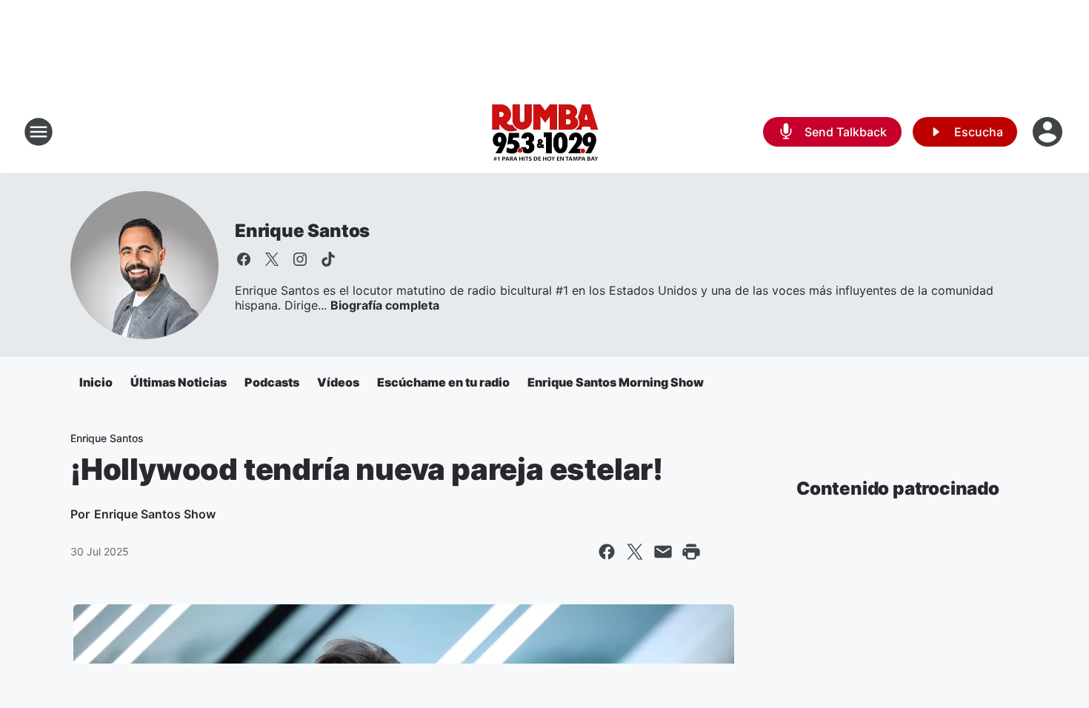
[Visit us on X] (272, 259)
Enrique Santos (302, 230)
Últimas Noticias (178, 382)
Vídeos (338, 382)
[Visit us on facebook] (244, 259)
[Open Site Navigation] (38, 132)
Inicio (96, 382)
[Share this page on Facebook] (606, 551)
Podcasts (271, 382)
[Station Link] (544, 131)
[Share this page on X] (635, 551)
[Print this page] (691, 551)
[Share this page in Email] (663, 551)
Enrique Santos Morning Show (615, 382)
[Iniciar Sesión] (1049, 132)
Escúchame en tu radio (443, 382)
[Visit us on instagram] (300, 259)
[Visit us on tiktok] (328, 259)
